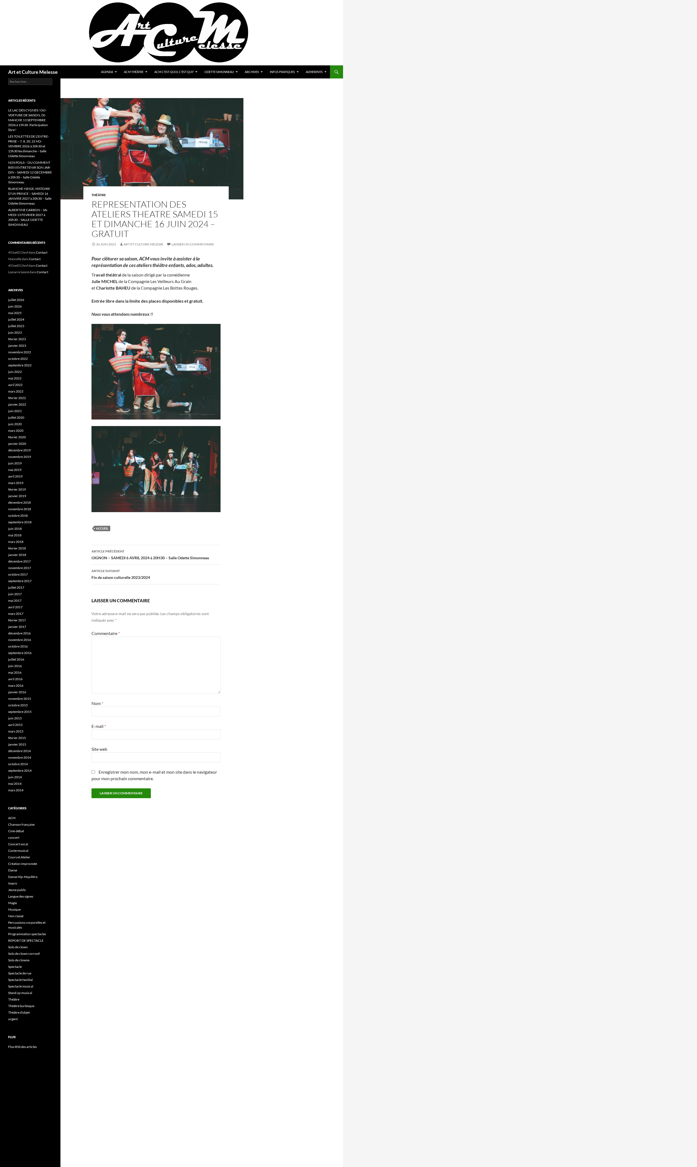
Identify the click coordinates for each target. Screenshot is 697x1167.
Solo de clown (18, 947)
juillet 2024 (16, 319)
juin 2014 (15, 777)
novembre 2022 (19, 352)
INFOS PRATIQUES (282, 72)
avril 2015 (15, 725)
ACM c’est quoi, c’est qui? (174, 72)
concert (13, 837)
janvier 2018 (17, 555)
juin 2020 (15, 424)
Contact (41, 252)
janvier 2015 (17, 744)
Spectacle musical (20, 986)
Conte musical (18, 851)
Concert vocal (18, 844)
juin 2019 (15, 463)
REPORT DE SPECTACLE (26, 940)
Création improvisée (22, 864)
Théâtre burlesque (21, 1006)
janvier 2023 (17, 346)
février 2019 (17, 489)
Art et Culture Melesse (33, 72)
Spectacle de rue (19, 973)
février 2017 (17, 620)
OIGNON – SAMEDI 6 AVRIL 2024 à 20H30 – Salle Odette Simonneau (150, 554)
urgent (13, 1019)
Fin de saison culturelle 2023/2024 (120, 574)
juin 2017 (15, 594)
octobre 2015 (18, 705)
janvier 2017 (17, 627)
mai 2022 (15, 378)
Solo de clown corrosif (24, 954)
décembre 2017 (19, 561)
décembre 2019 (19, 450)
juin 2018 (15, 529)
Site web (99, 749)
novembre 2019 (19, 457)
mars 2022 (15, 391)
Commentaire (105, 633)
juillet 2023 (16, 326)
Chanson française (21, 824)
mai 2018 (15, 535)
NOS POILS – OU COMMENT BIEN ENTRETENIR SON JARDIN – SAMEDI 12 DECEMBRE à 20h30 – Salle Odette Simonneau (30, 172)
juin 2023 (15, 332)
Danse (12, 870)
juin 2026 (15, 306)
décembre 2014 (19, 751)
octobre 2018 (18, 515)
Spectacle (15, 967)
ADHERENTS (314, 72)
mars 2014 (15, 790)
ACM (12, 818)
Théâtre (98, 195)
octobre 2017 (18, 574)
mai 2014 (15, 784)
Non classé (15, 916)
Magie (12, 903)
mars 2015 (15, 731)
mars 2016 (15, 685)
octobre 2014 (18, 764)
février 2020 (17, 437)
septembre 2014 (20, 770)
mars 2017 (15, 614)
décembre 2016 (19, 633)
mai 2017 (15, 600)
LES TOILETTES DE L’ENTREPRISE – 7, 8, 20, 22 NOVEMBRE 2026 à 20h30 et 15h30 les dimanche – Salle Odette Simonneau (28, 146)
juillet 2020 (16, 417)
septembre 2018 (20, 522)
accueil (102, 528)
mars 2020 (15, 430)
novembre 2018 (19, 509)
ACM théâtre (133, 72)
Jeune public (17, 890)
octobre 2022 (18, 359)
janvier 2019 (17, 496)
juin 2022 (15, 372)
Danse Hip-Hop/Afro (23, 877)
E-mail (98, 726)
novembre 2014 (19, 757)
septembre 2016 (20, 653)
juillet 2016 (16, 659)
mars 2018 (15, 542)
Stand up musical (20, 993)
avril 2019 (15, 476)
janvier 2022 (17, 404)
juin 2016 (15, 666)
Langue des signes (20, 896)
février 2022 (17, 398)
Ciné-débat (16, 831)
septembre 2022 (20, 365)
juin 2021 (15, 411)
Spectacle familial (20, 980)
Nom (97, 703)
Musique (14, 909)
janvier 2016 (17, 692)
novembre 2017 (19, 568)
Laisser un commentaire (193, 244)
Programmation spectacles (27, 934)
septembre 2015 (20, 712)
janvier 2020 (17, 444)
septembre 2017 (20, 581)
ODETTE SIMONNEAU (219, 72)
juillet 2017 (16, 587)
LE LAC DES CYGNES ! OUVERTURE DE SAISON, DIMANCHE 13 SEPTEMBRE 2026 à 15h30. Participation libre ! (28, 120)
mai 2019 (15, 470)
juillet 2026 (16, 300)
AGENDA (107, 72)
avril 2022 (15, 385)
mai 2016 (15, 672)
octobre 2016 (18, 646)
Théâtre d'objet (19, 1012)
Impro (12, 883)
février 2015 (17, 738)
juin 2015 (15, 718)
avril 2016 (15, 679)
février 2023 (17, 339)
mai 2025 (15, 313)
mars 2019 (15, 483)
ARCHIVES (252, 72)
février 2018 (17, 548)
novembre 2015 (19, 699)
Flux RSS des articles (22, 1047)
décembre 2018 (19, 502)
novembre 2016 (19, 640)
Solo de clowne (18, 960)
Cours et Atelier (19, 857)
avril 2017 (15, 607)
